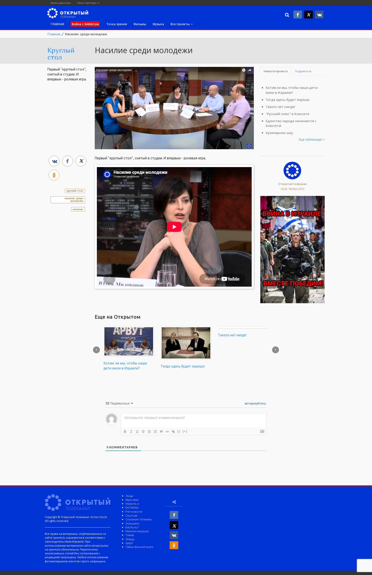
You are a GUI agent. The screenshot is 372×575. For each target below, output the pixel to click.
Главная (53, 34)
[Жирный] (125, 431)
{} (178, 431)
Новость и (132, 504)
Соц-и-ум (131, 515)
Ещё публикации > (312, 139)
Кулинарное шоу (279, 133)
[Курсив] (131, 431)
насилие (78, 209)
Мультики (132, 500)
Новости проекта (276, 71)
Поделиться (303, 71)
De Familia (132, 507)
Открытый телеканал (292, 183)
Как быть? (132, 527)
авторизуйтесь (255, 403)
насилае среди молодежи (74, 199)
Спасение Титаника (139, 519)
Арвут (129, 543)
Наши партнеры (87, 2)
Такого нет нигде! (280, 107)
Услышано (133, 523)
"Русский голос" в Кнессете (287, 114)
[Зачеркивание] (143, 431)
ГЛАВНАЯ (57, 24)
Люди (129, 496)
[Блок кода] (167, 431)
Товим (130, 535)
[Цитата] (161, 431)
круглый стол (75, 190)
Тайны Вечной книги (139, 547)
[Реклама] (292, 249)
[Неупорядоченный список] (155, 431)
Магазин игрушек (137, 531)
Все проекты (180, 24)
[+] (185, 431)
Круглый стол (60, 53)
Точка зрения (116, 24)
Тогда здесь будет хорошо (288, 99)
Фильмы (139, 24)
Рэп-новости (134, 512)
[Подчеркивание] (137, 431)
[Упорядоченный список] (149, 431)
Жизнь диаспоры (61, 2)
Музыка (158, 24)
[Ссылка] (173, 431)
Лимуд (130, 539)
